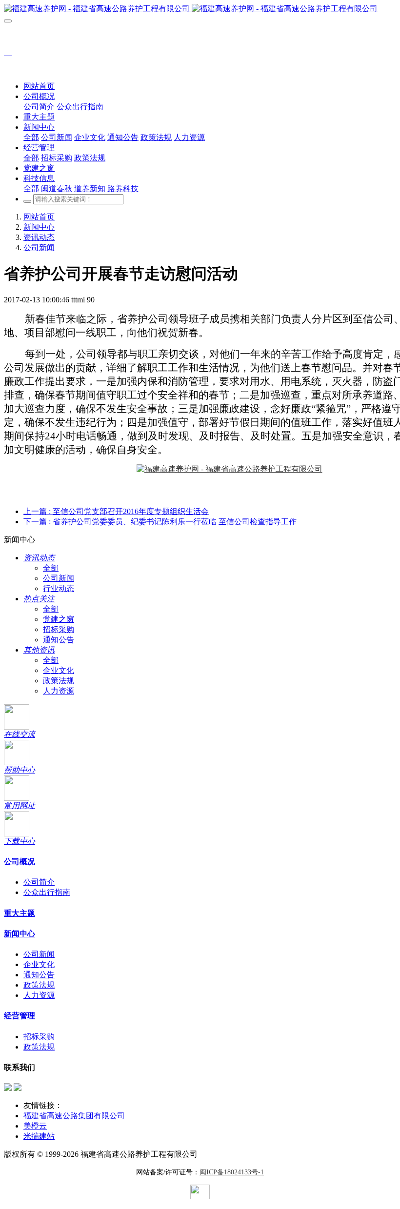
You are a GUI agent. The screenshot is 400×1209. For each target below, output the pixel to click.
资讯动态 (39, 237)
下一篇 (160, 521)
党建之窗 (58, 619)
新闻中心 (39, 227)
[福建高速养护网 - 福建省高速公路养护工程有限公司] (200, 9)
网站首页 (39, 86)
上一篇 (116, 511)
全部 (31, 137)
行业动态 (58, 588)
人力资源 (58, 691)
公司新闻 (39, 247)
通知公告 (58, 639)
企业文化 (58, 670)
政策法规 (58, 680)
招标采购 (58, 629)
